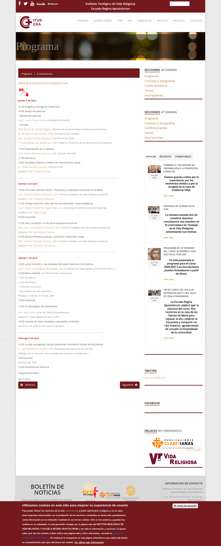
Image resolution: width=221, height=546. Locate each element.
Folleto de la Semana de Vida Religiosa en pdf (43, 83)
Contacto (196, 20)
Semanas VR (145, 20)
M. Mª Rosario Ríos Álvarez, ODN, (36, 133)
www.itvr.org (72, 511)
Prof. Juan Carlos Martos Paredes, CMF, (39, 227)
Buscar (196, 3)
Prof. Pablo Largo (37, 212)
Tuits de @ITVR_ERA (155, 377)
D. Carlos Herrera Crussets (32, 167)
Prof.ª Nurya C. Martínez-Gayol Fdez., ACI (40, 207)
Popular (151, 156)
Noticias (162, 20)
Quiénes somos (103, 20)
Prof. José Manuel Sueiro (41, 232)
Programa (27, 73)
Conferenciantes (155, 86)
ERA (130, 20)
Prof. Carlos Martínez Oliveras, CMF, (37, 153)
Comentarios (183, 156)
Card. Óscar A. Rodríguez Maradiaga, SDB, (41, 268)
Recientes (165, 156)
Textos (149, 90)
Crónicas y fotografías (159, 81)
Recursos (179, 20)
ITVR (120, 20)
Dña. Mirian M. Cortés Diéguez (34, 129)
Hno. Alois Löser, (27, 312)
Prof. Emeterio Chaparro (41, 198)
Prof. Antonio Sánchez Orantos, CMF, (38, 241)
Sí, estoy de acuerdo (185, 506)
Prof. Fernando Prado (39, 171)
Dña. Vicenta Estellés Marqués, (35, 138)
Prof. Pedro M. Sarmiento (41, 245)
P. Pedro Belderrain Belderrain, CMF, (38, 142)
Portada (83, 20)
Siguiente (127, 385)
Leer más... (169, 195)
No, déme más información (89, 542)
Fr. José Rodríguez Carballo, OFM (36, 348)
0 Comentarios (44, 73)
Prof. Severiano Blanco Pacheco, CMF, (38, 194)
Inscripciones (153, 95)
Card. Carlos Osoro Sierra (32, 120)
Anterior (29, 385)
